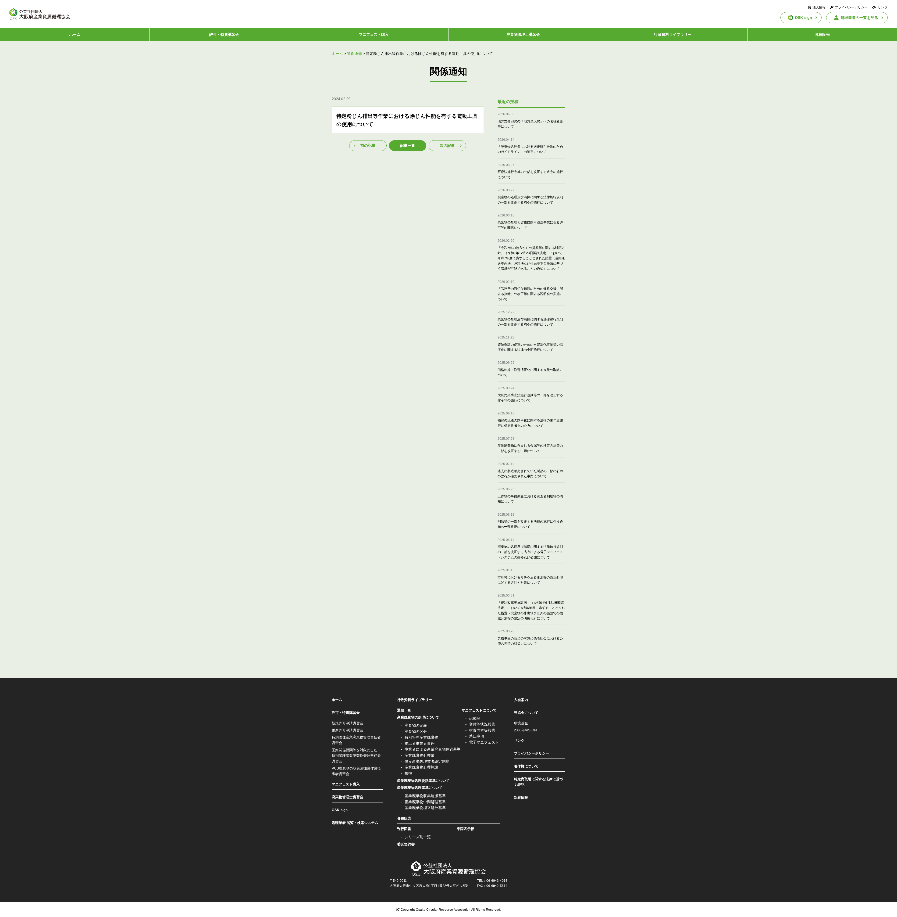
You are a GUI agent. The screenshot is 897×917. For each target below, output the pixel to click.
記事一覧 (407, 145)
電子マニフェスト (484, 742)
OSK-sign (803, 18)
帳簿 (408, 773)
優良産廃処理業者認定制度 (427, 761)
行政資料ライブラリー (672, 34)
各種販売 (822, 34)
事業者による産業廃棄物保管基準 (433, 749)
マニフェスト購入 (374, 34)
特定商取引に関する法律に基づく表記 (538, 782)
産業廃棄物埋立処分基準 (425, 808)
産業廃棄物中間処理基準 (425, 802)
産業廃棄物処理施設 (421, 767)
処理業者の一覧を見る (859, 18)
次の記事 (447, 145)
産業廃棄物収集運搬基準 (425, 796)
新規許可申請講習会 (347, 723)
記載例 (474, 718)
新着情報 (521, 797)
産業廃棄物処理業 (419, 755)
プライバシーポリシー (851, 7)
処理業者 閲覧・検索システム (355, 823)
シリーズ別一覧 (418, 837)
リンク (883, 7)
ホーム (74, 34)
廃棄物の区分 (416, 732)
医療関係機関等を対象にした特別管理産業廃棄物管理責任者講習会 (356, 755)
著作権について (526, 766)
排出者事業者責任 (419, 743)
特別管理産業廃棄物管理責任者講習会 (356, 740)
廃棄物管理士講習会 (523, 34)
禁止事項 (476, 736)
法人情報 (819, 7)
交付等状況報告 (482, 724)
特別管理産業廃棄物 (421, 737)
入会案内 (521, 700)
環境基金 (521, 723)
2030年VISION (525, 730)
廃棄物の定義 (416, 725)
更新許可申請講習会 (347, 730)
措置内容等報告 (482, 730)
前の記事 (367, 145)
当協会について (526, 713)
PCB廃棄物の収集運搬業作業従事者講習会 (356, 771)
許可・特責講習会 (224, 34)
